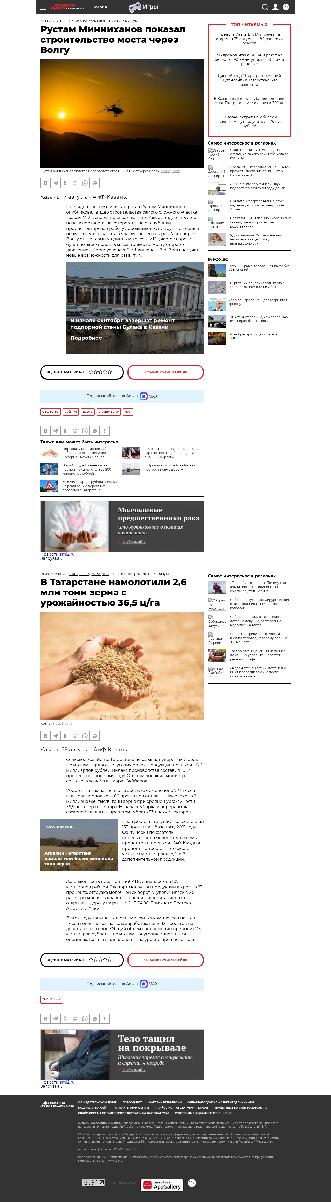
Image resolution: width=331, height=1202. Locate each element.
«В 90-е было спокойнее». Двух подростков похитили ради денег (257, 186)
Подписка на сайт (93, 1107)
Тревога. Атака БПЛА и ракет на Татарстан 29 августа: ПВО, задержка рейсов (249, 39)
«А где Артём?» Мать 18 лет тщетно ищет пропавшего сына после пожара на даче (258, 672)
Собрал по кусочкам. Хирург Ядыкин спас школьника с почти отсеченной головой (260, 604)
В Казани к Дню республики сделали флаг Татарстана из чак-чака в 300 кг (249, 100)
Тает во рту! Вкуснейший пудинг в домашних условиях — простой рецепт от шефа (257, 655)
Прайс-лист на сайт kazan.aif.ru (241, 1107)
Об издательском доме (97, 1102)
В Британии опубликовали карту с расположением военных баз (257, 285)
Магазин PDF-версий (165, 1102)
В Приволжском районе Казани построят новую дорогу (169, 467)
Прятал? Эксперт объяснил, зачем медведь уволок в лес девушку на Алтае (257, 205)
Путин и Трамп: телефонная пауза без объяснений (259, 267)
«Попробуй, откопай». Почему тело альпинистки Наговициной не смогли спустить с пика (258, 587)
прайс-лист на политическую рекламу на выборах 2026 (123, 1113)
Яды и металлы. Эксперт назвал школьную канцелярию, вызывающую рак (255, 239)
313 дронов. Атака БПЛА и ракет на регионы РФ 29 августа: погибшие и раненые (249, 59)
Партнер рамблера (122, 1182)
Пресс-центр (132, 1102)
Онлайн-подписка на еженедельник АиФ (221, 1102)
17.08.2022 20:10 (52, 21)
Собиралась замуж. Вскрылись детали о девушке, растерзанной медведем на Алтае (256, 621)
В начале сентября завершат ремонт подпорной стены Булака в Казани (122, 323)
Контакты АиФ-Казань (131, 1107)
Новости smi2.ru (57, 554)
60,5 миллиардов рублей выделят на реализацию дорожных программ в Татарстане (90, 486)
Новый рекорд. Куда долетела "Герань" (253, 336)
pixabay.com (170, 171)
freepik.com (62, 723)
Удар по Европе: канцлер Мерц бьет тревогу (258, 302)
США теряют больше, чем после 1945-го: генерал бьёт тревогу (259, 319)
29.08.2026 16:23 (52, 574)
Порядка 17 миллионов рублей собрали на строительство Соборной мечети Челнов (87, 453)
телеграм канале (127, 217)
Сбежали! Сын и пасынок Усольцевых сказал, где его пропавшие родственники (260, 222)
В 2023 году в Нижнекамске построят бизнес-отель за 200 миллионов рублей (87, 469)
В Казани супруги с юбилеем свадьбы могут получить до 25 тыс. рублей (249, 121)
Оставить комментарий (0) (165, 372)
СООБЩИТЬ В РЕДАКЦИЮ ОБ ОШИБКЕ (203, 1113)
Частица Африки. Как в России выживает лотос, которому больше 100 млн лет (258, 638)
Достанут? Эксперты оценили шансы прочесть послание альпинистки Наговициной (260, 171)
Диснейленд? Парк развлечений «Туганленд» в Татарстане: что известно (249, 80)
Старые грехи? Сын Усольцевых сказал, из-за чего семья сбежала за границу (259, 154)
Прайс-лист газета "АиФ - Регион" (182, 1107)
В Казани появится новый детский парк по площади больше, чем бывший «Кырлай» (172, 453)
